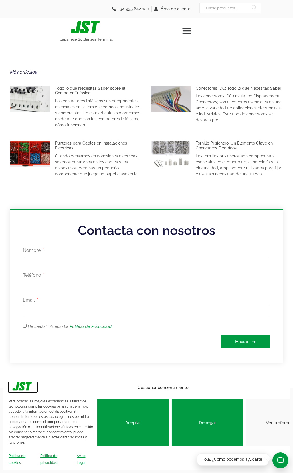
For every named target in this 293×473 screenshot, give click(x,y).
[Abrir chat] (280, 460)
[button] (186, 31)
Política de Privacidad (91, 326)
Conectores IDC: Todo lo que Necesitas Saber (238, 88)
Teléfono (32, 275)
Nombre (32, 250)
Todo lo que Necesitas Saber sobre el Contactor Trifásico (90, 90)
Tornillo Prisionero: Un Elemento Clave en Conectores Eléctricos (234, 145)
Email (29, 300)
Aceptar (133, 422)
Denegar (207, 422)
